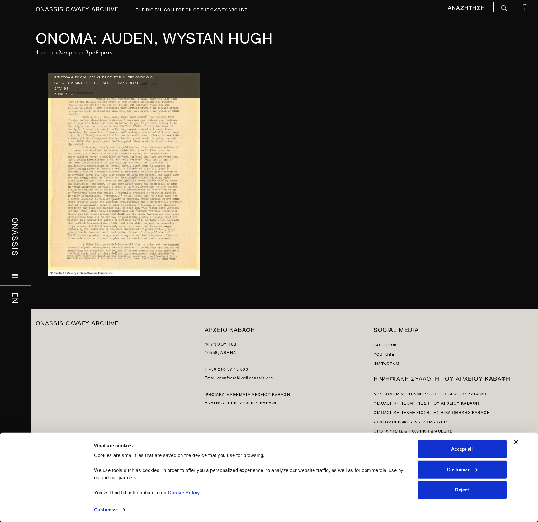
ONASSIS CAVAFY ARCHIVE (77, 322)
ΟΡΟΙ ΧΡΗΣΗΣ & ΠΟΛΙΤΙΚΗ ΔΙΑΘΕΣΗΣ (413, 430)
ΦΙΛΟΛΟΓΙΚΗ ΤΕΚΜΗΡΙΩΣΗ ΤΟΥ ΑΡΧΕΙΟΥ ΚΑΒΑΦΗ (426, 402)
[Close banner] (516, 442)
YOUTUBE (384, 353)
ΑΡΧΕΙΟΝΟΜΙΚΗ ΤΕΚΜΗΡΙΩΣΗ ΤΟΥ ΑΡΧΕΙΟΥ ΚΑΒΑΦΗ (430, 393)
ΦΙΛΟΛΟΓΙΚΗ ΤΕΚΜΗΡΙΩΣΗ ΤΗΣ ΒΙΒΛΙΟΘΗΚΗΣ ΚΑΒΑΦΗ (432, 412)
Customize (106, 509)
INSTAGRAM (386, 363)
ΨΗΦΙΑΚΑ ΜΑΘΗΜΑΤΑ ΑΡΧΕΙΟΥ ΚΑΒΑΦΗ (247, 393)
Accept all (462, 449)
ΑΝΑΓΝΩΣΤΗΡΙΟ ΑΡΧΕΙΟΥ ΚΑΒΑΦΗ (241, 402)
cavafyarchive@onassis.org (245, 377)
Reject (462, 489)
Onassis (16, 236)
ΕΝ (16, 298)
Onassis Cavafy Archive (77, 8)
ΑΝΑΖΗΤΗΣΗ (467, 7)
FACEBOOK (385, 344)
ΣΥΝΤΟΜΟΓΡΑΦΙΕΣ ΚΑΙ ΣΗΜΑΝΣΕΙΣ (411, 421)
